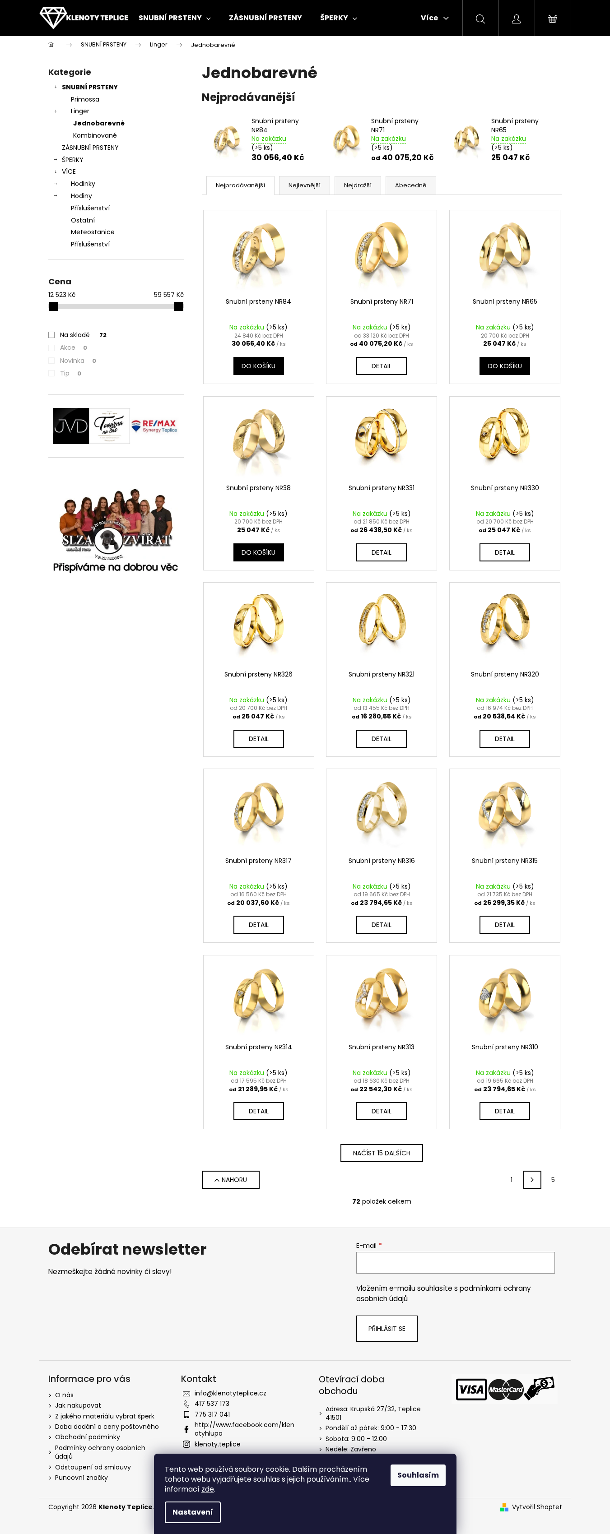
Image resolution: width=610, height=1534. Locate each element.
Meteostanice (93, 231)
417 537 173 (212, 1403)
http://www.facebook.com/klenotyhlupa (244, 1429)
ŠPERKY (73, 159)
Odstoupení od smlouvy (93, 1467)
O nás (64, 1395)
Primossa (85, 99)
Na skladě (83, 334)
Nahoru (234, 1179)
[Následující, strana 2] (532, 1180)
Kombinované (95, 135)
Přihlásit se (386, 1328)
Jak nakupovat (78, 1405)
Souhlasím (418, 1475)
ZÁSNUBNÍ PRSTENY (90, 147)
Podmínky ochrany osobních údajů (100, 1452)
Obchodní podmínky (87, 1436)
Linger (80, 111)
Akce (73, 347)
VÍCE (69, 171)
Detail (381, 366)
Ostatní (83, 220)
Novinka (78, 360)
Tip (70, 373)
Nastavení (192, 1512)
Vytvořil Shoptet (537, 1507)
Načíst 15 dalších (381, 1153)
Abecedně (411, 185)
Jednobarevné (99, 123)
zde (207, 1489)
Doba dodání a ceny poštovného (107, 1426)
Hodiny (81, 195)
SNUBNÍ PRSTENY (90, 87)
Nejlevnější (305, 185)
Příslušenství (90, 208)
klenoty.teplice (218, 1444)
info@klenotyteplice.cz (230, 1393)
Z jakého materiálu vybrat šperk (104, 1416)
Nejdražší (358, 185)
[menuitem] (175, 18)
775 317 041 (212, 1414)
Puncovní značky (81, 1477)
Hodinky (83, 183)
